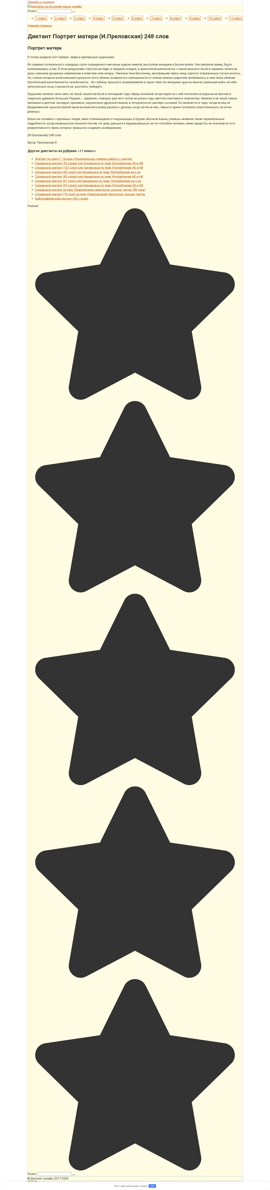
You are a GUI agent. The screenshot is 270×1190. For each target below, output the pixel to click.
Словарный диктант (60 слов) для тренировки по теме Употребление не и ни (87, 172)
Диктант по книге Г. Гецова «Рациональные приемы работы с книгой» (83, 159)
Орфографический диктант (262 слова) (61, 198)
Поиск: (32, 11)
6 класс (137, 18)
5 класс (118, 18)
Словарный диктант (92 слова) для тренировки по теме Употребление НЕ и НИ (89, 163)
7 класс (156, 18)
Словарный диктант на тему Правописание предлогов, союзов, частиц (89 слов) (90, 190)
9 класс (195, 18)
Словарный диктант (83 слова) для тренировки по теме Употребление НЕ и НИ (89, 176)
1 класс (41, 18)
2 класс (60, 18)
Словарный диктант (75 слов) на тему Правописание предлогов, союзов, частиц (90, 194)
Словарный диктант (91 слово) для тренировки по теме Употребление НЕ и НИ (89, 185)
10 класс (215, 18)
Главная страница (40, 25)
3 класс (79, 18)
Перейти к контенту (41, 2)
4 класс (98, 18)
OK (152, 1185)
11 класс (236, 18)
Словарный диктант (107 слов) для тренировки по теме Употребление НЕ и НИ (89, 168)
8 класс (175, 18)
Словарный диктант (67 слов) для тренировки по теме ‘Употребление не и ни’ (88, 181)
